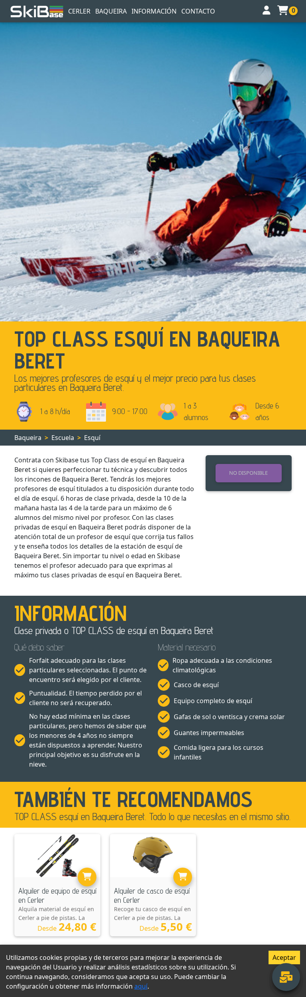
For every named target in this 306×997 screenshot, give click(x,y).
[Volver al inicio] (37, 11)
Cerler (79, 11)
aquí (140, 986)
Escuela (62, 437)
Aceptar (284, 957)
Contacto (198, 11)
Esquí (92, 437)
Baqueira (111, 11)
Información (154, 11)
